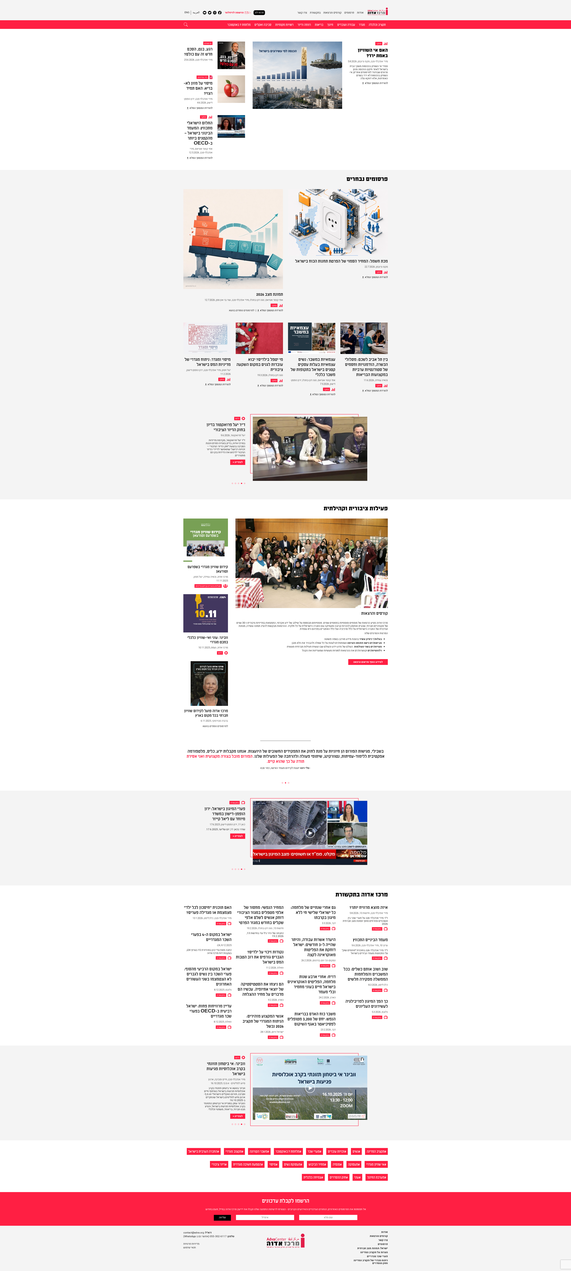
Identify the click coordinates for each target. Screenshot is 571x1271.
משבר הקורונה (258, 1151)
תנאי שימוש (189, 1247)
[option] (320, 78)
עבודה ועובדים (346, 24)
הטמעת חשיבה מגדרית (247, 1164)
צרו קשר (302, 13)
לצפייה (239, 465)
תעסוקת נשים (292, 1164)
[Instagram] (215, 12)
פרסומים (349, 13)
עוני (356, 1177)
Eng (187, 12)
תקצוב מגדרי (233, 1151)
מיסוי (272, 1164)
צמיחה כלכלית (312, 1177)
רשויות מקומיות (284, 24)
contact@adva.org (193, 1233)
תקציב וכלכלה (377, 24)
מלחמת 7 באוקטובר (239, 24)
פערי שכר (314, 1151)
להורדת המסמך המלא (376, 83)
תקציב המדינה (375, 1151)
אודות (360, 13)
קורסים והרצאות (332, 13)
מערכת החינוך (375, 1177)
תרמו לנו (259, 12)
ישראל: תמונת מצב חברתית (372, 1248)
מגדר (362, 24)
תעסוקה (353, 1164)
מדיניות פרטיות (191, 1244)
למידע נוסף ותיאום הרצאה (368, 662)
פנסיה (336, 1164)
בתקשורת (315, 13)
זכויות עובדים (336, 1151)
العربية (196, 12)
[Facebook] (220, 12)
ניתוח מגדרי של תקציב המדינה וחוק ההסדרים (371, 1261)
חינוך (330, 24)
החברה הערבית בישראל (202, 1151)
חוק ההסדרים (338, 1177)
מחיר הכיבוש (316, 1164)
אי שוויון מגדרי (375, 1164)
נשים (355, 1151)
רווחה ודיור (304, 24)
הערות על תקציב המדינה (374, 1252)
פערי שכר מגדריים (377, 1256)
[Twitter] (209, 12)
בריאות (319, 24)
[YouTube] (204, 12)
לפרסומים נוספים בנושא (241, 310)
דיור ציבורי (218, 1164)
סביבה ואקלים (262, 24)
